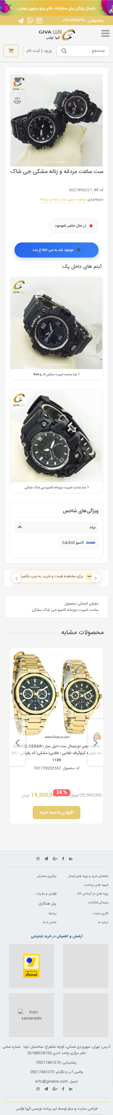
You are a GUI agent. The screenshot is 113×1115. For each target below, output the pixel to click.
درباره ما (103, 922)
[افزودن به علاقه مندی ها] (17, 80)
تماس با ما (49, 922)
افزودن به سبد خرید (56, 812)
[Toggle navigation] (105, 34)
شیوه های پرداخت (96, 885)
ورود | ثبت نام (39, 51)
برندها (52, 913)
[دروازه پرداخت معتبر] (31, 966)
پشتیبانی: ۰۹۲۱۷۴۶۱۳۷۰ (82, 20)
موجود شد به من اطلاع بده (53, 250)
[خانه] (57, 35)
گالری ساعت (100, 913)
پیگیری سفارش (46, 876)
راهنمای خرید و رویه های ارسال (88, 876)
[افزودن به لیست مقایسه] (17, 100)
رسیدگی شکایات (98, 902)
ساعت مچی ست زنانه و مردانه (63, 199)
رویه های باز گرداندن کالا (92, 893)
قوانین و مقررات (46, 893)
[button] (103, 7)
